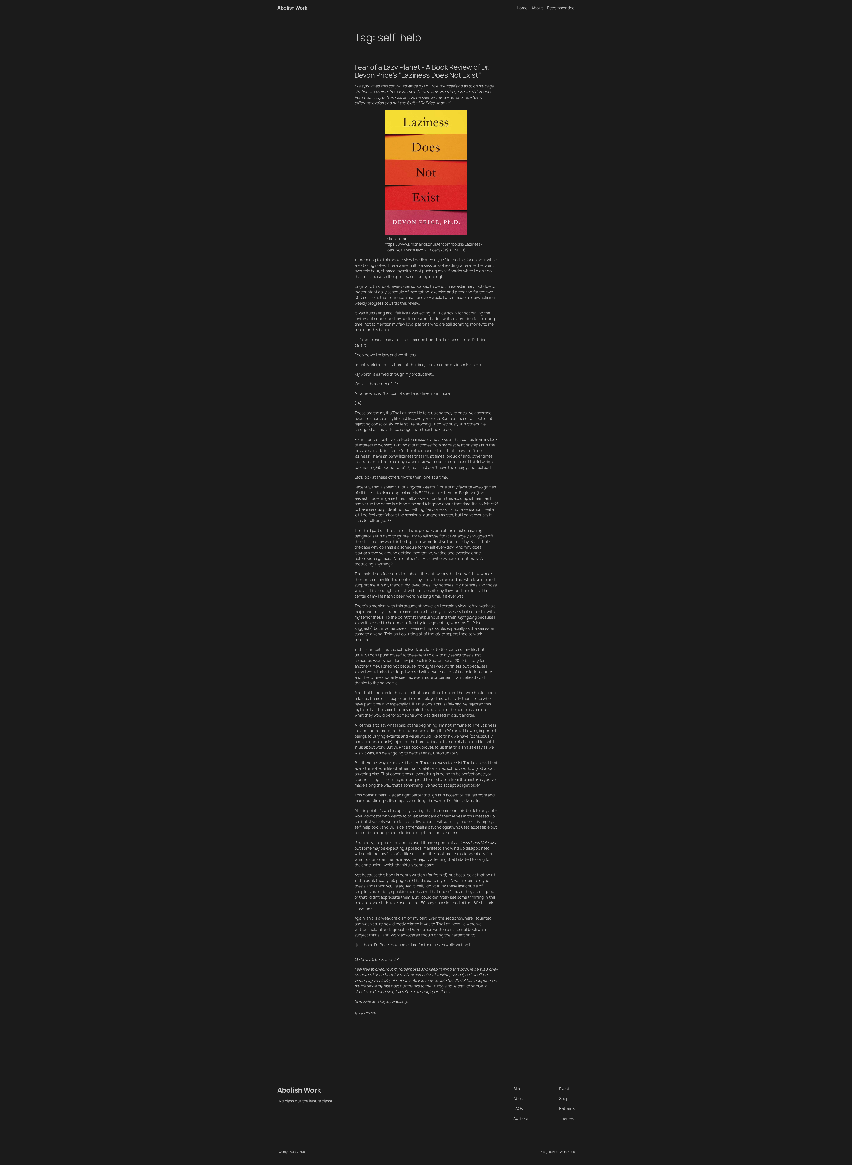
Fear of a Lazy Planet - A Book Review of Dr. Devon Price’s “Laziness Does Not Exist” (422, 71)
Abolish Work (292, 7)
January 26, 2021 (366, 1013)
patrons (422, 324)
